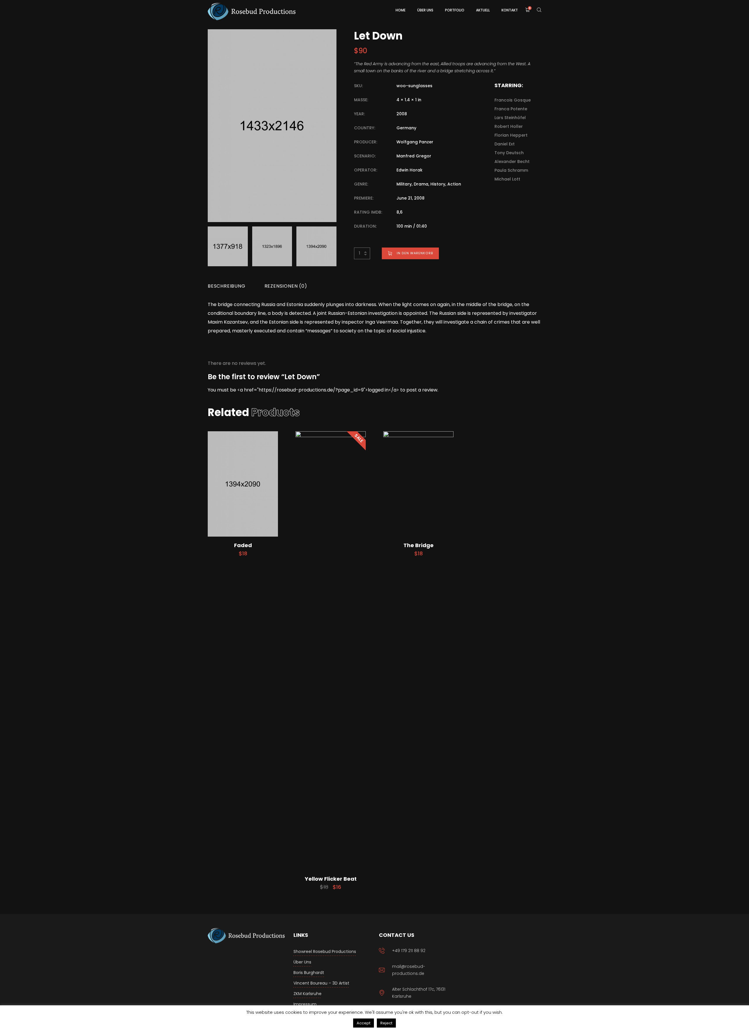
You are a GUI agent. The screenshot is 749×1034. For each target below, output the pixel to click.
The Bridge (418, 545)
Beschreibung (226, 286)
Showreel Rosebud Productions (324, 951)
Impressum (305, 1004)
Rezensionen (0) (285, 286)
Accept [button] (363, 1023)
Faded (243, 545)
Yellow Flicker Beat (331, 878)
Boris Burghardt (308, 972)
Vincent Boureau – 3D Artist (321, 983)
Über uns (302, 962)
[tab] (226, 286)
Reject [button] (386, 1023)
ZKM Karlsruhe (307, 994)
